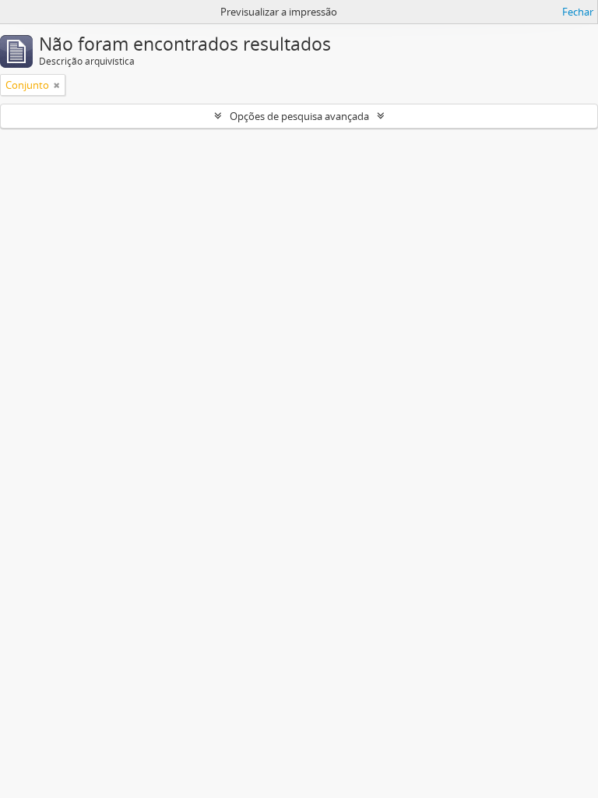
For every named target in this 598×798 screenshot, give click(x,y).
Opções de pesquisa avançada (299, 116)
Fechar (577, 12)
